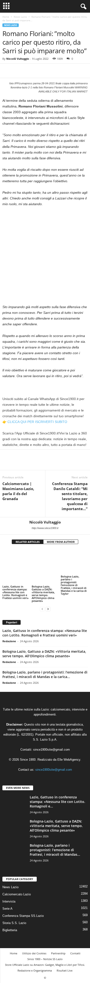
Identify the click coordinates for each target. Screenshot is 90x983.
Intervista (8, 889)
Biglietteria (9, 917)
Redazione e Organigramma (35, 958)
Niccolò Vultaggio (17, 58)
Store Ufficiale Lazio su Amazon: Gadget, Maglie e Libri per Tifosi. (45, 952)
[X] (18, 70)
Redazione (9, 629)
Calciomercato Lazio (16, 882)
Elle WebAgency (68, 747)
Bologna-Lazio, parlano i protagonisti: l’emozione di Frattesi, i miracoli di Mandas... (55, 837)
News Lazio (20, 16)
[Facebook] (7, 70)
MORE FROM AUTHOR (61, 542)
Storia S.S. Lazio (14, 910)
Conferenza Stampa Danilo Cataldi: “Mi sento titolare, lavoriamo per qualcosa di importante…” (70, 496)
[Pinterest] (29, 70)
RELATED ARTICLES (28, 542)
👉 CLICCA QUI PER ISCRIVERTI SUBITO (34, 422)
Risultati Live (64, 958)
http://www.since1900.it (45, 528)
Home (5, 16)
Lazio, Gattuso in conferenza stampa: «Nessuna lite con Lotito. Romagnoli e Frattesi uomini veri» (15, 577)
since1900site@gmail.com (51, 737)
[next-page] (48, 596)
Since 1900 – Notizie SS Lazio (45, 946)
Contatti (75, 941)
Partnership (58, 941)
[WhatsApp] (40, 70)
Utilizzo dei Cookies (34, 941)
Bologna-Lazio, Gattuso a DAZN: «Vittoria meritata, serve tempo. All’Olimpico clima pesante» (43, 577)
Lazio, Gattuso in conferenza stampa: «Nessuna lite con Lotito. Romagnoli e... (57, 789)
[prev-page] (42, 596)
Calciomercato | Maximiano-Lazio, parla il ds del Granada (18, 491)
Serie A (7, 896)
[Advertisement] (45, 257)
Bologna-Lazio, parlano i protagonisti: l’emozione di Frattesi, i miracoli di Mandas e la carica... (44, 662)
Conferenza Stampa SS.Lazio (23, 903)
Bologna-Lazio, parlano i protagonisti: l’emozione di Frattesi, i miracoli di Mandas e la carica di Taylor (74, 580)
